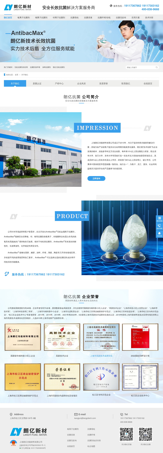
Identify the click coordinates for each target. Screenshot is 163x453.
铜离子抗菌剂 (41, 17)
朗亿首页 (8, 17)
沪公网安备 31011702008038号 (33, 448)
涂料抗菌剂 (46, 67)
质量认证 (37, 83)
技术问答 (149, 17)
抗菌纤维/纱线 (104, 17)
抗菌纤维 (91, 434)
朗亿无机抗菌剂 (59, 67)
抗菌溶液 (88, 17)
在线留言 (148, 83)
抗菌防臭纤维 (35, 67)
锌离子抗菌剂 (59, 17)
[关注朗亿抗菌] (126, 434)
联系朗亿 (125, 83)
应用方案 (136, 17)
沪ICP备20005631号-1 (36, 445)
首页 (17, 74)
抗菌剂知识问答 (94, 440)
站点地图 (91, 446)
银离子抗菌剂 (24, 17)
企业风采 (81, 83)
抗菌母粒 (75, 17)
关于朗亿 (24, 74)
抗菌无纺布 (121, 17)
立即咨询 (96, 178)
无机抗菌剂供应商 (21, 67)
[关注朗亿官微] (145, 434)
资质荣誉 (103, 83)
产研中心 (59, 83)
